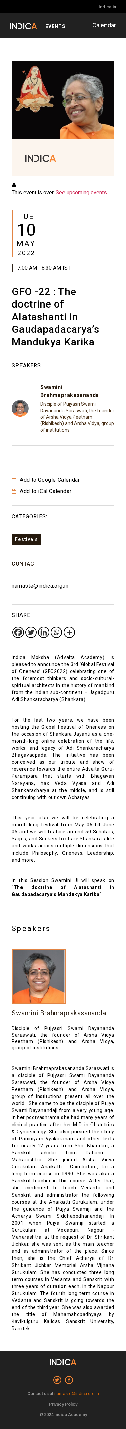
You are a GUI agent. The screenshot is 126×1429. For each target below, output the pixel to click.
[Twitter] (31, 632)
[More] (69, 632)
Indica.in (107, 6)
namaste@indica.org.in (40, 586)
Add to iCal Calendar (44, 491)
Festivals (26, 539)
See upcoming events (81, 192)
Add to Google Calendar (49, 480)
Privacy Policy (63, 1404)
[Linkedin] (43, 632)
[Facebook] (18, 632)
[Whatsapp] (56, 632)
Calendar (104, 25)
